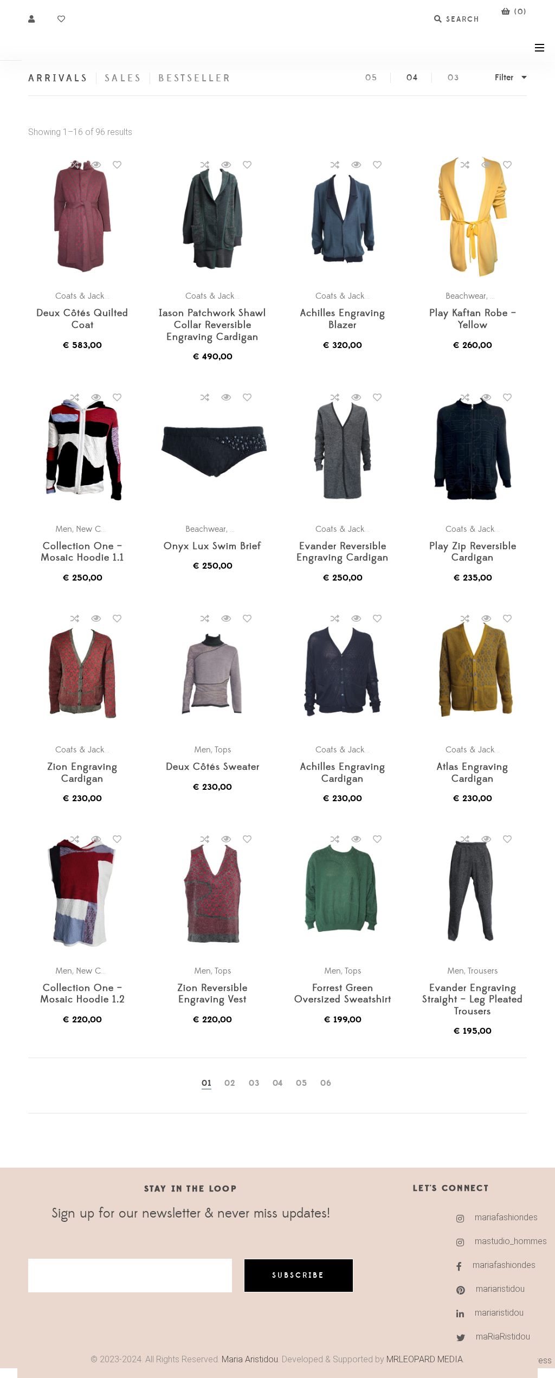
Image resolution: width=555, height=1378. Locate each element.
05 (371, 78)
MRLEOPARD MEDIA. (425, 1359)
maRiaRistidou (487, 1336)
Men (498, 296)
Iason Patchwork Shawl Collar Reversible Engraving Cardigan (212, 325)
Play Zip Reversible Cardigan (473, 552)
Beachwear (466, 296)
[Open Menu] (539, 47)
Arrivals (58, 78)
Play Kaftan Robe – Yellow (473, 319)
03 (454, 78)
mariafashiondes (487, 1217)
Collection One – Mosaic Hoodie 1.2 (82, 994)
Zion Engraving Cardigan (82, 773)
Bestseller (195, 78)
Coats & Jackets (85, 296)
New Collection (104, 529)
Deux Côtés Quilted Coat (82, 319)
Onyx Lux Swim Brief (212, 546)
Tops (223, 749)
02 (230, 1083)
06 (326, 1083)
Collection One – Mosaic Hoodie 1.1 (82, 552)
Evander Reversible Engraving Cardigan (342, 552)
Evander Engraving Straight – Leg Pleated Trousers (472, 1000)
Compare (74, 165)
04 (412, 78)
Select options (88, 217)
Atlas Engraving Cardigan (472, 773)
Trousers (483, 970)
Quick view (96, 165)
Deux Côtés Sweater (213, 767)
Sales (123, 78)
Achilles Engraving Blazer (342, 319)
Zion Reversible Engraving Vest (212, 994)
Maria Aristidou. (250, 1359)
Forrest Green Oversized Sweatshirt (342, 994)
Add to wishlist (117, 165)
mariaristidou (487, 1289)
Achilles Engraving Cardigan (342, 773)
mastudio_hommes (487, 1241)
